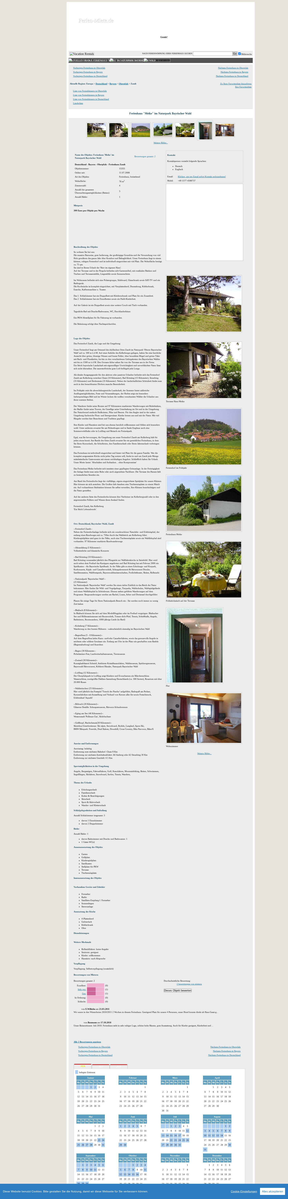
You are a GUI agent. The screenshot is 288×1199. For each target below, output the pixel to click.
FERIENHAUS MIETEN (116, 45)
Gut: (84, 993)
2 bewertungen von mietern (189, 984)
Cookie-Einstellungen (244, 1191)
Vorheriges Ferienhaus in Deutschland (90, 76)
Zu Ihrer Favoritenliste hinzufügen (236, 84)
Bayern (113, 84)
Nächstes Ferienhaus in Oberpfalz (233, 68)
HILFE (242, 45)
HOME (82, 45)
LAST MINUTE (193, 45)
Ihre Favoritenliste (243, 87)
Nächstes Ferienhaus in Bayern (234, 72)
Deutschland (101, 84)
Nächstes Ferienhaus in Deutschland (232, 76)
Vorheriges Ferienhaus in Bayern (88, 72)
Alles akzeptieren (272, 1191)
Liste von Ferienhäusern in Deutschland (91, 99)
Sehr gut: (82, 989)
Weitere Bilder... (161, 143)
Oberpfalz (123, 84)
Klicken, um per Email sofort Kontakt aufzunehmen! (202, 176)
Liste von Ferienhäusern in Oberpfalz (90, 91)
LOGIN (218, 45)
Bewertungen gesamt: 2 (145, 156)
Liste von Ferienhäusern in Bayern (88, 95)
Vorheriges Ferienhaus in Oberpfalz (89, 68)
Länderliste (78, 103)
